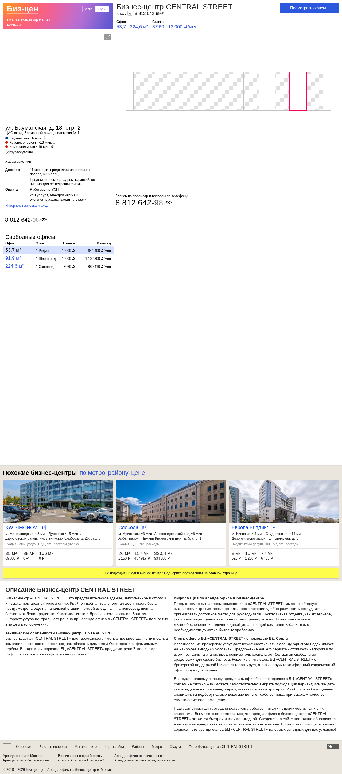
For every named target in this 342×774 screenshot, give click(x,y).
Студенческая (277, 534)
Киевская (243, 534)
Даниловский (15, 538)
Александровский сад (172, 534)
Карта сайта (114, 747)
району (118, 472)
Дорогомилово (243, 538)
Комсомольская (22, 147)
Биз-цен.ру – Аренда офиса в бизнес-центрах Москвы (69, 770)
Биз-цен (22, 8)
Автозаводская (22, 534)
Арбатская (131, 534)
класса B (82, 760)
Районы (138, 747)
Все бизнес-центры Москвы (80, 756)
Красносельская (22, 142)
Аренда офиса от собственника (139, 756)
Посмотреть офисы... (309, 8)
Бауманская (19, 138)
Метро (157, 747)
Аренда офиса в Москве (22, 756)
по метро (92, 472)
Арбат (123, 538)
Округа (175, 747)
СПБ (89, 9)
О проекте (24, 747)
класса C (98, 760)
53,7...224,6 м (132, 26)
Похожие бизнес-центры (40, 472)
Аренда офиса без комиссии (26, 760)
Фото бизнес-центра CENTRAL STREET (221, 747)
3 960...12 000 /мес (174, 26)
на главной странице (220, 573)
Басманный (33, 133)
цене (138, 472)
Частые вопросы (53, 747)
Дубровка (56, 534)
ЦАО (9, 133)
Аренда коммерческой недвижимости (144, 760)
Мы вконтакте (86, 747)
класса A (65, 760)
